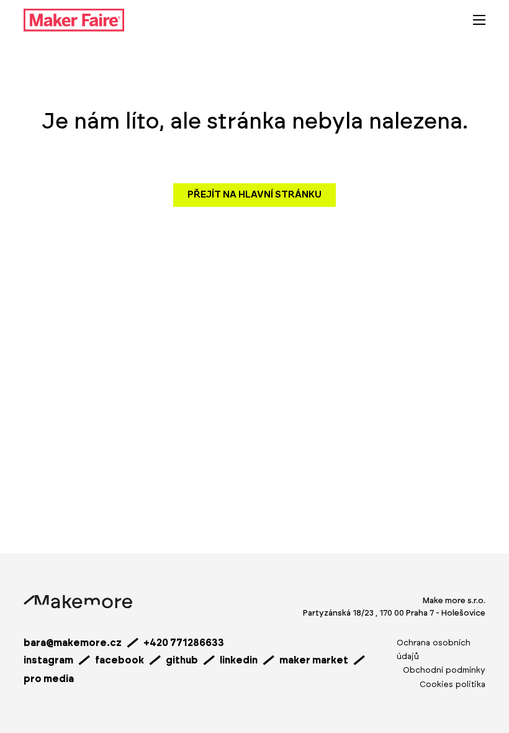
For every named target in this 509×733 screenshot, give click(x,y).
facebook (119, 660)
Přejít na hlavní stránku (254, 194)
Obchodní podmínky (444, 670)
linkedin (239, 660)
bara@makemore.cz (73, 643)
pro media (49, 679)
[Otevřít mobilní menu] (479, 20)
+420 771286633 (183, 643)
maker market (313, 660)
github (182, 660)
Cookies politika (452, 684)
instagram (48, 660)
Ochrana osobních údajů (434, 650)
